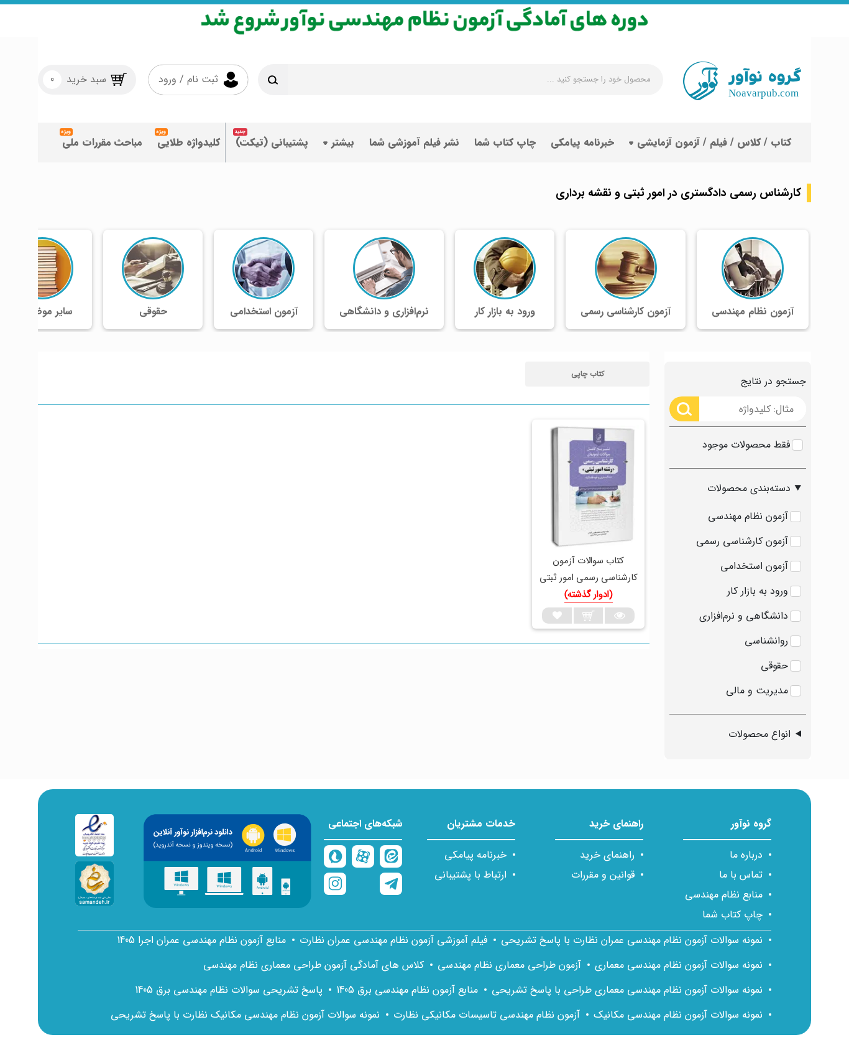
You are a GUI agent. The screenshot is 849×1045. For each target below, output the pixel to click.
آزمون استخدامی (754, 566)
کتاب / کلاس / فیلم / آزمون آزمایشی (714, 142)
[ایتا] (391, 856)
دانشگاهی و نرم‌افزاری (743, 616)
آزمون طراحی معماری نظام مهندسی (509, 965)
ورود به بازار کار (757, 591)
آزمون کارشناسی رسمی (742, 541)
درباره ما (746, 855)
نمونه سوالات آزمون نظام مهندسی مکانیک (678, 1015)
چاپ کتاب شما (505, 142)
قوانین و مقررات (603, 875)
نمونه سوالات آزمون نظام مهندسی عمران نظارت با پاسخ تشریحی (632, 940)
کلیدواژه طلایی (188, 142)
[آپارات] (363, 856)
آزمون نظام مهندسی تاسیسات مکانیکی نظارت (486, 1015)
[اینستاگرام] (335, 884)
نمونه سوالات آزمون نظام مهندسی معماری (679, 965)
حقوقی (774, 665)
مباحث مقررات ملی (102, 142)
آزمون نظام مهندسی (748, 516)
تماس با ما (741, 875)
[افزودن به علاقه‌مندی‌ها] (557, 615)
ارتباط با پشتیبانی (470, 875)
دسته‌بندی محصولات (749, 488)
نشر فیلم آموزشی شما (414, 142)
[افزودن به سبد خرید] (588, 615)
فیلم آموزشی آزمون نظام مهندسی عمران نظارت (393, 940)
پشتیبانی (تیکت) (272, 142)
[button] (587, 374)
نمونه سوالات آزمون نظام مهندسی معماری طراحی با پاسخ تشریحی (627, 990)
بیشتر (342, 142)
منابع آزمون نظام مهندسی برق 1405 (407, 990)
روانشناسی (766, 641)
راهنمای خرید (607, 855)
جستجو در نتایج (773, 381)
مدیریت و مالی (757, 690)
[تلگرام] (391, 884)
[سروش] (335, 856)
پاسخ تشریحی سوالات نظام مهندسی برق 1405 (229, 990)
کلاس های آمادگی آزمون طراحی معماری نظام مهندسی (313, 965)
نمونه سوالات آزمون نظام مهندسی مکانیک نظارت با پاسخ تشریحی (245, 1015)
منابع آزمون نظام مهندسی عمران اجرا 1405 (201, 940)
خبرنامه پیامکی (582, 142)
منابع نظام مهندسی (724, 894)
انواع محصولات (759, 734)
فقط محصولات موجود (746, 444)
